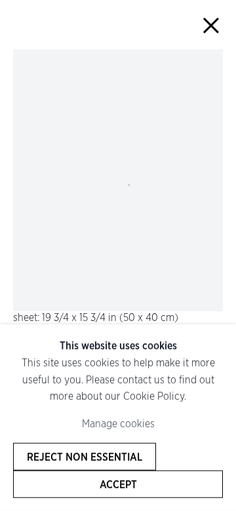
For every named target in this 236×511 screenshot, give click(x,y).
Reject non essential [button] (84, 456)
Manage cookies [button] (118, 423)
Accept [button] (118, 484)
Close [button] (211, 25)
